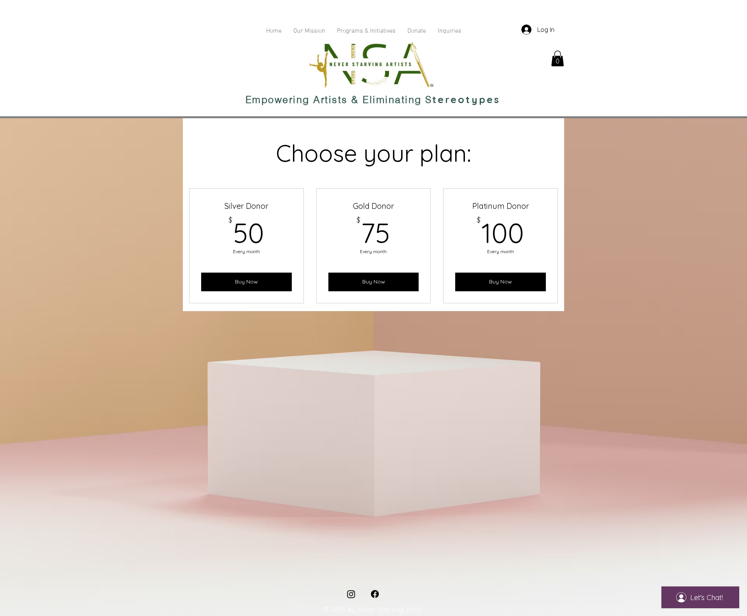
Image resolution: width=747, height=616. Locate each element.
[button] (557, 58)
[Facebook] (375, 594)
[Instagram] (351, 594)
